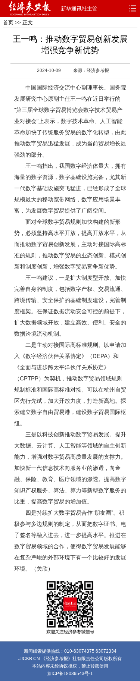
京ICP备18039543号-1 (70, 673)
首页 (8, 22)
